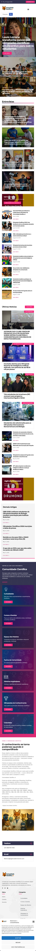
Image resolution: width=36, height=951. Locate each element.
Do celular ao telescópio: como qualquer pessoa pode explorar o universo (16, 186)
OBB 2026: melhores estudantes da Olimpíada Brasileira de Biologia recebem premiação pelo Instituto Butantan (16, 514)
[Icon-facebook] (2, 888)
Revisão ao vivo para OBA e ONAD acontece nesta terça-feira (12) (15, 538)
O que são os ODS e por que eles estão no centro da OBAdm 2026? (17, 549)
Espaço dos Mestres (26, 905)
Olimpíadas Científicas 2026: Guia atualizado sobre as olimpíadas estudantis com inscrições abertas (23, 224)
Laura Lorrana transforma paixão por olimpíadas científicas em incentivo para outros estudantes (18, 42)
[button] (33, 921)
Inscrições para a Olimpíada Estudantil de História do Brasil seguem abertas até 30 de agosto (17, 91)
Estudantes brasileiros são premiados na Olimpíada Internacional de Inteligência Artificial (23, 258)
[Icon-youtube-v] (7, 888)
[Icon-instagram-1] (5, 888)
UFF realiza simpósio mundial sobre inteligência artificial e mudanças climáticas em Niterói (21, 467)
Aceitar (18, 938)
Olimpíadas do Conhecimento (24, 914)
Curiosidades (24, 898)
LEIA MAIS (16, 219)
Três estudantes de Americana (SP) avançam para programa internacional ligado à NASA (17, 396)
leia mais (8, 602)
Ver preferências (18, 947)
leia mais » (6, 522)
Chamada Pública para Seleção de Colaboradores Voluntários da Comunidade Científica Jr (21, 212)
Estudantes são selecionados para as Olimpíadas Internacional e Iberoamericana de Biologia (17, 424)
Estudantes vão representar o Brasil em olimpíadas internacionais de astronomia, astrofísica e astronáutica (23, 433)
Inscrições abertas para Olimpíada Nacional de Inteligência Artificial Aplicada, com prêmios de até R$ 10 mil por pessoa (17, 366)
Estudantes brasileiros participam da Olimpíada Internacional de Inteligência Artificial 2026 (22, 280)
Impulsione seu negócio (12, 202)
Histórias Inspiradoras (24, 909)
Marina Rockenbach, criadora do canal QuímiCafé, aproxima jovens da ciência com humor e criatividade (18, 164)
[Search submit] (11, 14)
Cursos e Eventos (25, 901)
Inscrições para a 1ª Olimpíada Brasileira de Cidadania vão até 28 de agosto (17, 73)
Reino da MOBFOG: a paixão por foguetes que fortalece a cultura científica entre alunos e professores (17, 142)
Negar (18, 942)
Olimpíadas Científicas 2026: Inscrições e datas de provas (17, 527)
